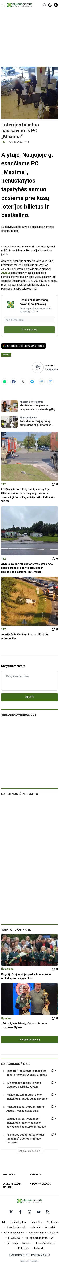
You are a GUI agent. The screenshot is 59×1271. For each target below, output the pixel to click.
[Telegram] (32, 381)
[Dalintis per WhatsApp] (4, 381)
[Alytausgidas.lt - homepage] (19, 5)
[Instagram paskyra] (29, 1212)
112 (3, 142)
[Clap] (38, 367)
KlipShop (26, 1243)
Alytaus (5, 272)
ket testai (50, 1227)
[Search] (45, 5)
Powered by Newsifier (29, 1261)
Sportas (6, 1018)
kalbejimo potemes (14, 1232)
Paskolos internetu (16, 1227)
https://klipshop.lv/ (45, 1243)
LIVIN (3, 1222)
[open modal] (56, 5)
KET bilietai (52, 1222)
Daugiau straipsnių (29, 1039)
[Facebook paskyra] (20, 1212)
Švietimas (7, 969)
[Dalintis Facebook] (13, 381)
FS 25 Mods (14, 1237)
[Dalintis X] (23, 381)
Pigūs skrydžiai (18, 1222)
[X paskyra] (11, 1212)
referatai (35, 1227)
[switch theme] (50, 5)
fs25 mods (12, 1243)
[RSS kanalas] (48, 1212)
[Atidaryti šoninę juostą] (3, 5)
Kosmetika (36, 1222)
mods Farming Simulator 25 (39, 1237)
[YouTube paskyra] (39, 1212)
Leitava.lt (39, 1248)
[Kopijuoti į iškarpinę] (41, 381)
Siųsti (29, 697)
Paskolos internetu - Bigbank (43, 1232)
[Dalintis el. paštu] (50, 381)
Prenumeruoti (29, 329)
